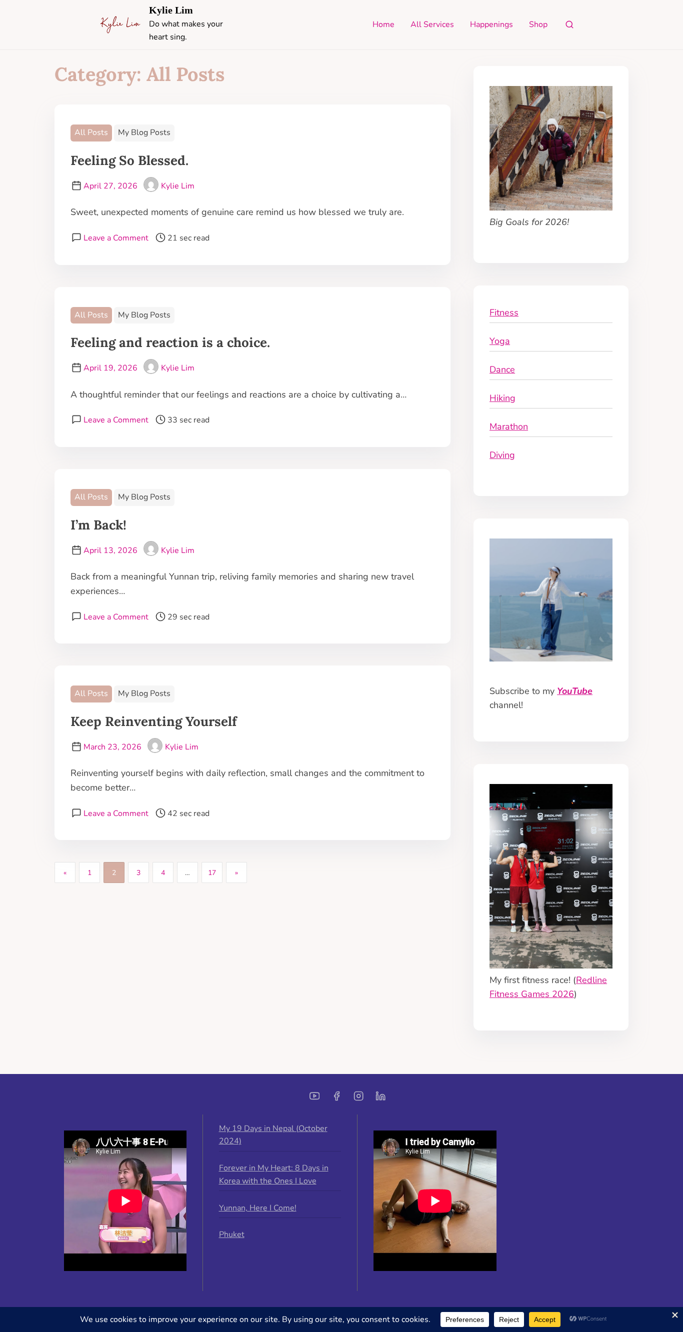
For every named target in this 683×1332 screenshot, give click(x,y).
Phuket (231, 1234)
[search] (570, 26)
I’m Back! (98, 524)
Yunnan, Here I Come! (257, 1208)
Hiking (503, 398)
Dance (502, 370)
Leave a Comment (116, 238)
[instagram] (359, 1099)
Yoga (500, 341)
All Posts (91, 132)
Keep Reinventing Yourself (153, 721)
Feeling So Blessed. (129, 160)
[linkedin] (381, 1099)
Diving (502, 455)
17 (212, 873)
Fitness (504, 312)
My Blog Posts (144, 132)
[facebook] (337, 1099)
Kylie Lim (171, 10)
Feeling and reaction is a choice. (170, 342)
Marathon (509, 426)
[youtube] (315, 1099)
